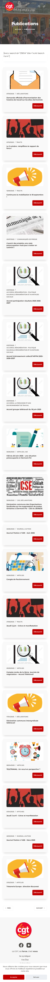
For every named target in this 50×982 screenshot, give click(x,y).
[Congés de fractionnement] (25, 561)
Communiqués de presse (27, 239)
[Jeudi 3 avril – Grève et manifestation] (25, 798)
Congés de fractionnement (18, 579)
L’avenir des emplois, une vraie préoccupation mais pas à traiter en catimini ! (22, 245)
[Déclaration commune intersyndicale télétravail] (25, 703)
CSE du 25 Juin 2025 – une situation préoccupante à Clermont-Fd (21, 457)
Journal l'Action (24, 529)
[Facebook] (21, 945)
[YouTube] (29, 945)
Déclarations (22, 94)
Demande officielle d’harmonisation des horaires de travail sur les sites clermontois (25, 99)
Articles (20, 452)
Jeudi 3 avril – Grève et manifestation (22, 816)
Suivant (39, 908)
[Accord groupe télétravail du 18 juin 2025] (25, 387)
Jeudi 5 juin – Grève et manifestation (22, 626)
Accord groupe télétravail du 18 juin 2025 (24, 409)
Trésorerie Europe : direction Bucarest (23, 886)
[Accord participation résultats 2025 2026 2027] (25, 276)
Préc (9, 908)
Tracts (19, 142)
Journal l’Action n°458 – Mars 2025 (21, 840)
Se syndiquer (25, 956)
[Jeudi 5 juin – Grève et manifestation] (25, 608)
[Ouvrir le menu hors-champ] (44, 6)
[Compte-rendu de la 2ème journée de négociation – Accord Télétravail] (25, 654)
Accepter (13, 977)
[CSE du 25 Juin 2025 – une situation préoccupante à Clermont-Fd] (25, 438)
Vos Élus (25, 959)
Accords (10, 292)
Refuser (36, 977)
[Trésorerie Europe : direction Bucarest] (25, 868)
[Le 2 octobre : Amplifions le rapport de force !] (25, 128)
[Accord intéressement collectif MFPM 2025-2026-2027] (25, 331)
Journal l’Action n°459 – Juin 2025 (21, 533)
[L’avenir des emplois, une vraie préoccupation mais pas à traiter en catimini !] (25, 225)
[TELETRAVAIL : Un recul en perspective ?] (25, 751)
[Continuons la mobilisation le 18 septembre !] (25, 177)
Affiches (20, 811)
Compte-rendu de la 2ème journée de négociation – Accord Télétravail (23, 673)
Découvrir (38, 106)
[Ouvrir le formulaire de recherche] (39, 6)
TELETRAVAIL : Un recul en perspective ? (23, 769)
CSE (26, 452)
